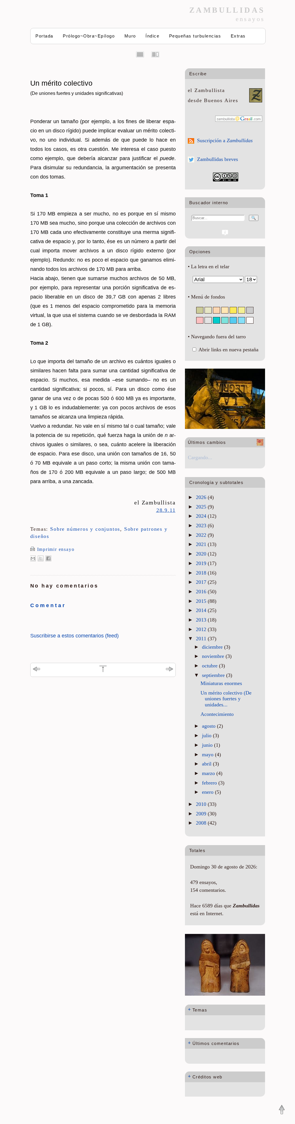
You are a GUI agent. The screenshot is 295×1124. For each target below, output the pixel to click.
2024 (202, 516)
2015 (202, 601)
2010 (202, 804)
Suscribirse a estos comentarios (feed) (74, 636)
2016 (202, 591)
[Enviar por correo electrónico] (33, 558)
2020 (202, 554)
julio (207, 735)
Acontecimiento (217, 714)
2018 (202, 573)
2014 (202, 610)
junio (208, 745)
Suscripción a (225, 140)
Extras (238, 35)
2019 (202, 563)
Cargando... (200, 457)
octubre (210, 666)
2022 (202, 535)
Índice (152, 35)
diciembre (213, 647)
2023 (202, 525)
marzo (209, 773)
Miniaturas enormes (221, 683)
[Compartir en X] (41, 558)
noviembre (214, 656)
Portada (44, 35)
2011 (202, 638)
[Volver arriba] (281, 1110)
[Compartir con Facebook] (48, 558)
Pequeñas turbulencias (195, 35)
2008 (202, 823)
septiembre (214, 675)
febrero (210, 783)
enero (208, 792)
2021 (202, 544)
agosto (209, 726)
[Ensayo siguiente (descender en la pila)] (169, 669)
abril (207, 764)
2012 (202, 629)
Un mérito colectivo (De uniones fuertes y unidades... (226, 699)
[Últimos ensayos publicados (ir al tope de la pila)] (103, 671)
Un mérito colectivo (76, 87)
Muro (130, 35)
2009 (202, 814)
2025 (202, 507)
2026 (202, 497)
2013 (202, 620)
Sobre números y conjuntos (85, 529)
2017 (202, 582)
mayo (208, 754)
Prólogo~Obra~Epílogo (89, 35)
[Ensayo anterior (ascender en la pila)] (36, 669)
